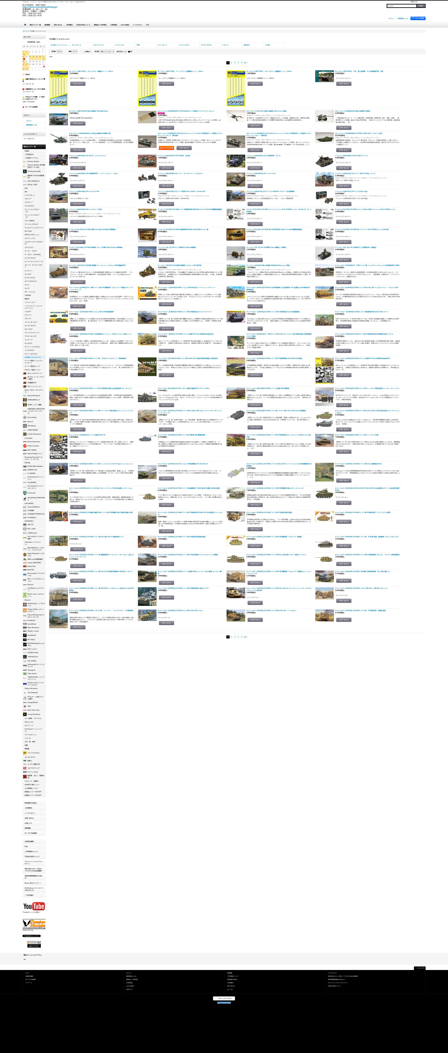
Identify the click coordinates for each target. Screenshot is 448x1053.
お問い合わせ (29, 818)
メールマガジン (30, 813)
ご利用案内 (28, 808)
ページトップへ (421, 968)
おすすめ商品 (130, 986)
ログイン (391, 18)
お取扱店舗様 (29, 841)
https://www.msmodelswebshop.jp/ (39, 7)
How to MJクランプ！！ (33, 883)
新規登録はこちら (403, 18)
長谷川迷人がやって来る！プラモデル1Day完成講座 (34, 870)
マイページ (28, 982)
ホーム (27, 973)
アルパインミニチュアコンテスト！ (34, 862)
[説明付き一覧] (130, 51)
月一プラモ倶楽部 (31, 833)
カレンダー (230, 989)
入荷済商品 (129, 982)
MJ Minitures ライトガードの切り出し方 (34, 889)
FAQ (26, 846)
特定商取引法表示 (31, 803)
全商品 (27, 151)
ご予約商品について (31, 851)
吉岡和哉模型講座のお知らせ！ (34, 877)
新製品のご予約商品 (132, 979)
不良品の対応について (32, 856)
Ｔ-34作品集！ (29, 895)
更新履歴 (28, 828)
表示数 (53, 51)
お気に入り (28, 823)
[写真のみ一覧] (125, 51)
